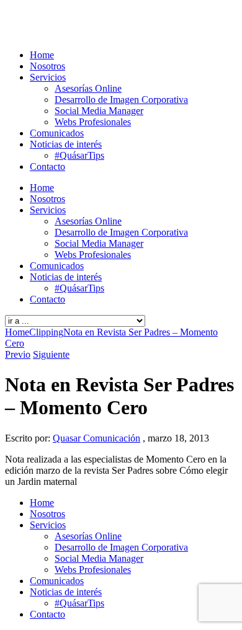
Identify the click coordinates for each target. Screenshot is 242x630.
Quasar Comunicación (96, 438)
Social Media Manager (99, 110)
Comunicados (57, 133)
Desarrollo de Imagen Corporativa (121, 99)
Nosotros (47, 66)
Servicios (48, 77)
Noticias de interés (66, 144)
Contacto (47, 166)
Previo (17, 354)
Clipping (46, 332)
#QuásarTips (79, 155)
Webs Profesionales (93, 122)
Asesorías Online (88, 88)
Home (42, 55)
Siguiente (51, 354)
